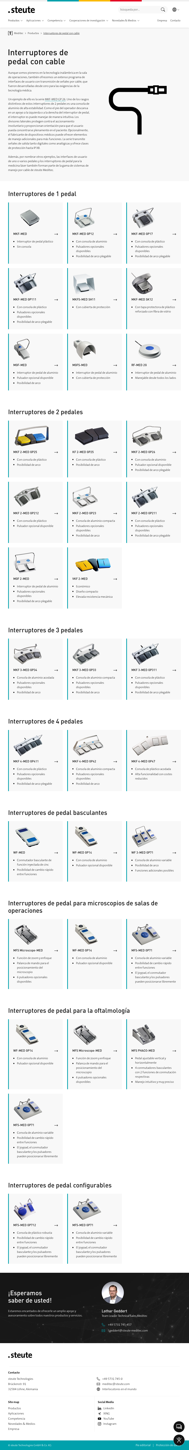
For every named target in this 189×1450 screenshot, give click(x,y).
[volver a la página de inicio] (21, 9)
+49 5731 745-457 (120, 1325)
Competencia (16, 1419)
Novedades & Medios (21, 1424)
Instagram (109, 1424)
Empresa (13, 1429)
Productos (14, 1408)
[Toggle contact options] (179, 1426)
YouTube (108, 1419)
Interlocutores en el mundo (119, 1389)
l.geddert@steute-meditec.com (128, 1330)
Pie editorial (143, 1445)
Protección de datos (168, 1445)
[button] (21, 20)
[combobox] (138, 9)
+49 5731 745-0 (112, 1379)
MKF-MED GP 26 (55, 99)
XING (106, 1413)
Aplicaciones (16, 1413)
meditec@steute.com (116, 1384)
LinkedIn (108, 1408)
